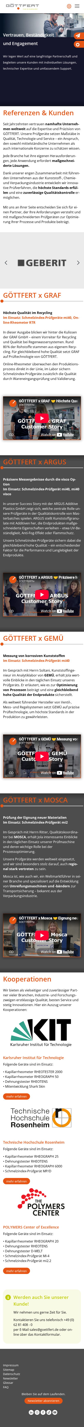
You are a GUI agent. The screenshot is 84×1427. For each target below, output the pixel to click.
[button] (78, 262)
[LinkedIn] (32, 1412)
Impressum (11, 1365)
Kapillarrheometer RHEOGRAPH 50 (32, 1076)
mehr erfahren (16, 1096)
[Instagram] (38, 1412)
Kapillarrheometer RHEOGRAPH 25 (31, 1156)
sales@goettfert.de (44, 1329)
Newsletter (10, 1378)
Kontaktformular (47, 1334)
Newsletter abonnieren (43, 1401)
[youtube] (55, 1412)
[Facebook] (43, 1412)
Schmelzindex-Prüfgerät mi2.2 (28, 1261)
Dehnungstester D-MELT (24, 1251)
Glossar (8, 1383)
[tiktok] (49, 1412)
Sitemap (8, 1370)
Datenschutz (11, 1374)
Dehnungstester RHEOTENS (26, 1081)
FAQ (6, 1387)
